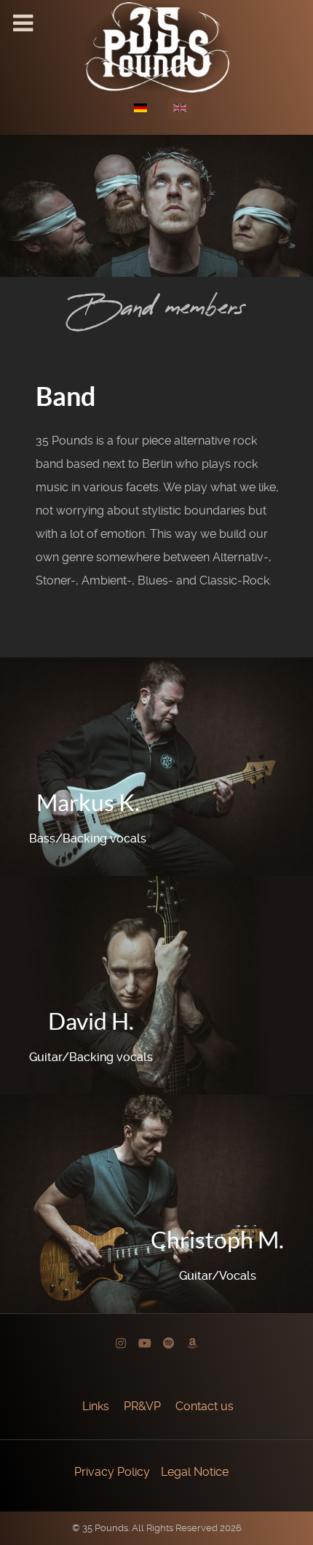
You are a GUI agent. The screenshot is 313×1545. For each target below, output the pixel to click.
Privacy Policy (112, 1472)
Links (95, 1406)
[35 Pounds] (156, 46)
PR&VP (142, 1406)
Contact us (204, 1406)
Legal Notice (195, 1472)
